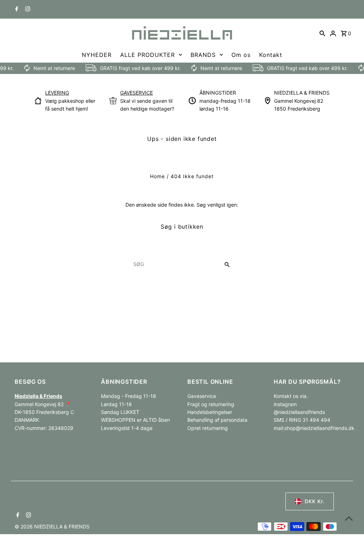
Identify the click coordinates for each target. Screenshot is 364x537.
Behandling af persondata (217, 420)
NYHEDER (97, 54)
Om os (241, 54)
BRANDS (203, 54)
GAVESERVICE (136, 93)
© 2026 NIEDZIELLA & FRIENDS (52, 526)
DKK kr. (315, 501)
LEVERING (57, 93)
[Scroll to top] (349, 518)
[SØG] (322, 33)
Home (157, 176)
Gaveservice (201, 396)
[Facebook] (16, 9)
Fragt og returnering (210, 404)
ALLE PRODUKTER (147, 54)
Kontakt (270, 54)
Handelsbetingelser (209, 412)
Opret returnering (207, 428)
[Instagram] (26, 9)
